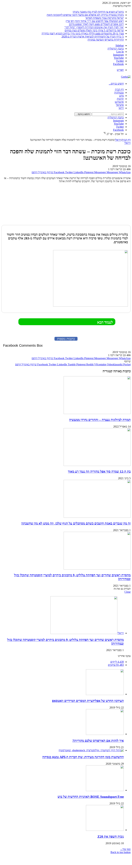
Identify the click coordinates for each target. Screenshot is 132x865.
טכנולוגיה (119, 92)
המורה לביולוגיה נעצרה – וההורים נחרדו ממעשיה (100, 420)
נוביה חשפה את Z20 (110, 836)
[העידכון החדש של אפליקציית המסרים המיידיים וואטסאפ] (105, 694)
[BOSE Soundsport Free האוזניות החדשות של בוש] (105, 790)
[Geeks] (126, 76)
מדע (121, 95)
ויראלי (118, 139)
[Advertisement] (109, 204)
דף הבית (119, 89)
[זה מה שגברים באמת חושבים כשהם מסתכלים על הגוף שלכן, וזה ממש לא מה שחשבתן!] (97, 516)
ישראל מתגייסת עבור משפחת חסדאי (104, 17)
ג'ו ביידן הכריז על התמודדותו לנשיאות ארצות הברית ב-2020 (93, 36)
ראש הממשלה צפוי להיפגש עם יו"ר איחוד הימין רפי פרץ (95, 21)
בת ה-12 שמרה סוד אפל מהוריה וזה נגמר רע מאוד (99, 471)
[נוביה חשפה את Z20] (105, 829)
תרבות (120, 98)
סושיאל (120, 104)
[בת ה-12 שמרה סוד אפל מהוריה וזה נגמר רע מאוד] (97, 465)
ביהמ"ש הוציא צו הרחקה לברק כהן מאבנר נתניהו (98, 11)
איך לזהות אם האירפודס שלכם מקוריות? (98, 740)
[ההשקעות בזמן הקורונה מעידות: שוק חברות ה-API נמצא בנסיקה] (91, 750)
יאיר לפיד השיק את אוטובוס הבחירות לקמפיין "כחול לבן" (94, 27)
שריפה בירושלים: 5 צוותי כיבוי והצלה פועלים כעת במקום (94, 30)
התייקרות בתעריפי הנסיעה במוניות (106, 39)
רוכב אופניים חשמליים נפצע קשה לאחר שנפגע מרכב (96, 24)
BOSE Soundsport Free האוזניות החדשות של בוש (91, 796)
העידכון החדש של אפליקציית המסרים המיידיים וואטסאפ (88, 701)
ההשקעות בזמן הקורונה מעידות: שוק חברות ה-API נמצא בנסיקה (83, 757)
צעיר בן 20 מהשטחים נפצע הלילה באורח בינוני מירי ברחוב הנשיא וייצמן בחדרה (83, 33)
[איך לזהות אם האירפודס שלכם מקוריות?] (105, 733)
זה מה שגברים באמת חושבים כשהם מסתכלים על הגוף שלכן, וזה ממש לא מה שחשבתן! (76, 523)
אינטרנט (119, 101)
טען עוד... (125, 849)
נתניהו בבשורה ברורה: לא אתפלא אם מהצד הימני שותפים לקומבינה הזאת (85, 14)
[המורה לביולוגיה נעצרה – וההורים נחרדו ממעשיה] (97, 413)
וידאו (121, 108)
